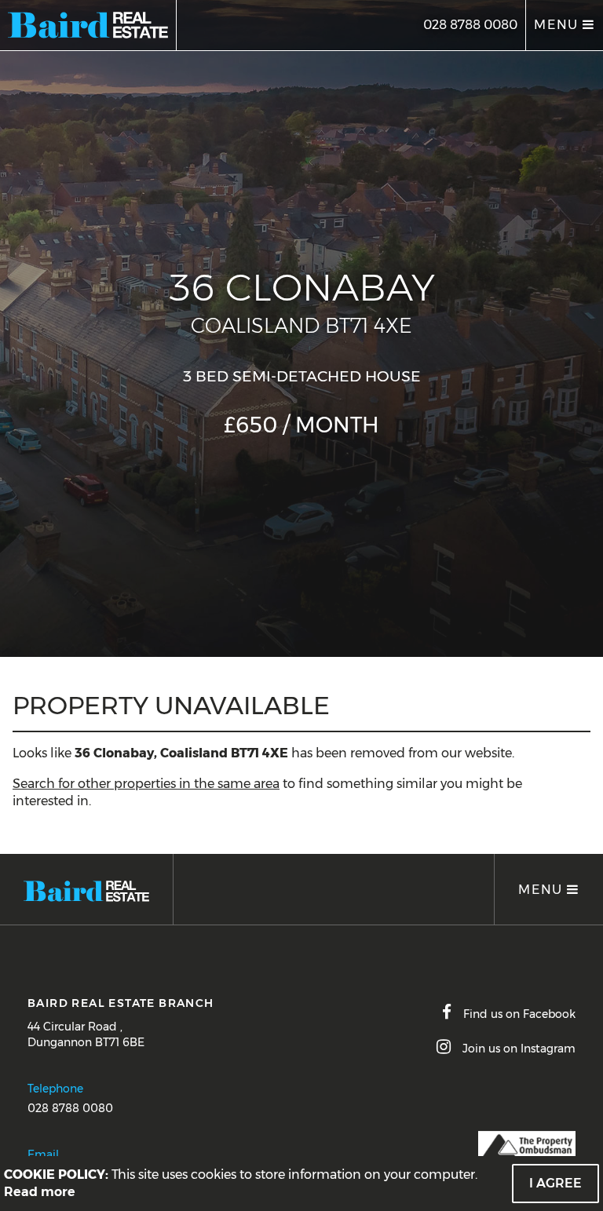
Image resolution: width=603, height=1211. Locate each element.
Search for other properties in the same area (146, 783)
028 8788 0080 (470, 24)
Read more (39, 1191)
